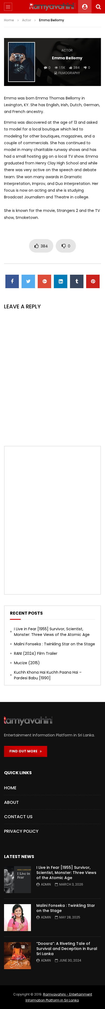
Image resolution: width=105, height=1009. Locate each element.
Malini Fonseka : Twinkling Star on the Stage (54, 644)
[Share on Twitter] (28, 281)
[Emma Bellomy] (21, 62)
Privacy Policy (21, 831)
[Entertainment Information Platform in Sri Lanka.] (52, 7)
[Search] (98, 6)
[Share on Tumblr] (76, 281)
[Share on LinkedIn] (60, 281)
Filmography (69, 73)
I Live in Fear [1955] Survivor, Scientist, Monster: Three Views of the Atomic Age (52, 631)
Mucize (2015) (27, 663)
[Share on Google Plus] (44, 281)
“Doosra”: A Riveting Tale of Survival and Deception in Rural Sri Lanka (66, 948)
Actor (26, 20)
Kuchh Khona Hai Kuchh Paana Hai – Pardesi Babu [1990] (48, 675)
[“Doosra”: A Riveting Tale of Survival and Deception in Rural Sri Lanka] (17, 955)
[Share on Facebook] (12, 281)
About (11, 802)
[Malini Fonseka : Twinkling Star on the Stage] (17, 917)
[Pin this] (93, 281)
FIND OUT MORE (24, 751)
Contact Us (18, 817)
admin (46, 884)
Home (9, 20)
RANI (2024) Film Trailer (35, 653)
